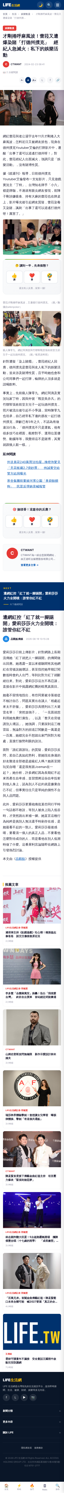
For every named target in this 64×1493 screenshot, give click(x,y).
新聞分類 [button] (8, 1410)
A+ (34, 80)
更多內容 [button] (8, 1421)
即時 (19, 1487)
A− (22, 80)
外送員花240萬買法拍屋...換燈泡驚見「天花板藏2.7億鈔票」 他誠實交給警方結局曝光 (33, 467)
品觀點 (20, 859)
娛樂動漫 (25, 14)
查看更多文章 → (30, 565)
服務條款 (38, 1447)
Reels (44, 1489)
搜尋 (57, 1487)
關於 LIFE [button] (8, 1432)
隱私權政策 (26, 1447)
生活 (14, 14)
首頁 (5, 14)
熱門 (32, 1487)
